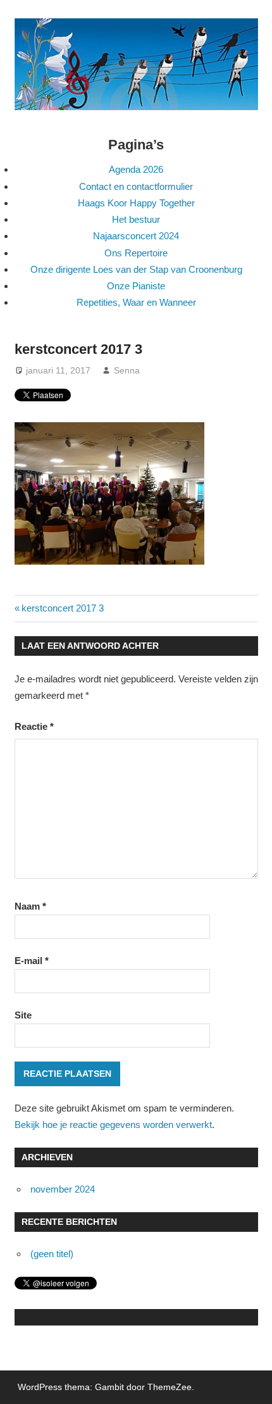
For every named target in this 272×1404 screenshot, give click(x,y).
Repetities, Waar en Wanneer (136, 302)
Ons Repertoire (136, 253)
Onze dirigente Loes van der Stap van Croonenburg (136, 269)
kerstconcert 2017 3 (62, 608)
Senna (127, 370)
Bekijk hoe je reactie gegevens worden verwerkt (113, 1124)
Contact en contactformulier (136, 186)
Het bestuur (136, 219)
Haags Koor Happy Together (136, 202)
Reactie (34, 726)
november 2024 (62, 1189)
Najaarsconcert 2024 (136, 235)
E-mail (32, 960)
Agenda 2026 (136, 169)
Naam (30, 906)
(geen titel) (51, 1253)
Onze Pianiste (136, 285)
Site (23, 1015)
